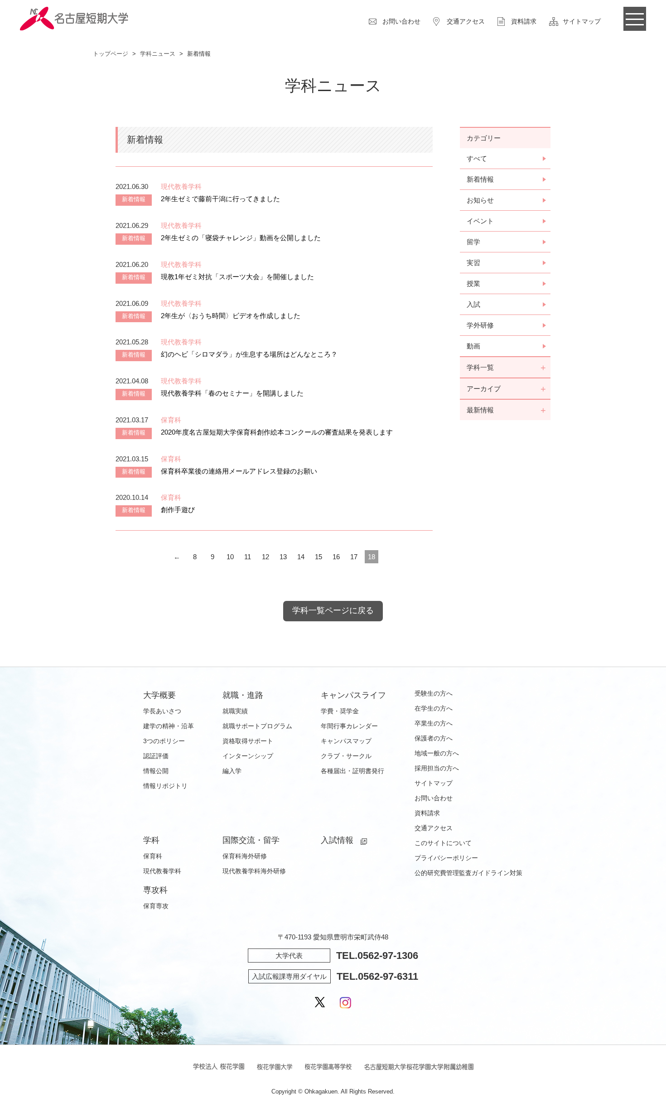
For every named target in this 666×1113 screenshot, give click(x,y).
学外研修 (480, 325)
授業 (473, 283)
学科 (151, 840)
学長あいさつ (162, 711)
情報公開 (156, 770)
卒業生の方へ (434, 723)
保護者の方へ (434, 738)
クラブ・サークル (346, 756)
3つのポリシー (164, 741)
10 (230, 557)
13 (283, 557)
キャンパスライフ (353, 695)
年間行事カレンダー (349, 726)
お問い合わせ (401, 21)
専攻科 (155, 890)
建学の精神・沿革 (168, 726)
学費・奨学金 (340, 711)
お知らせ (480, 200)
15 (318, 557)
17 (353, 557)
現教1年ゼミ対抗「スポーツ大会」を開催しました (237, 277)
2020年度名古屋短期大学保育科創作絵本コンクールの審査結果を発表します (277, 432)
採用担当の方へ (437, 768)
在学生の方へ (434, 708)
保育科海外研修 (244, 856)
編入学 (231, 770)
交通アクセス (466, 21)
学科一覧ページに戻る (333, 610)
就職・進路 (242, 695)
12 (265, 557)
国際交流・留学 (251, 840)
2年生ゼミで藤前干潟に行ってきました (220, 199)
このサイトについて (443, 843)
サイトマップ (582, 21)
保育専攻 (156, 906)
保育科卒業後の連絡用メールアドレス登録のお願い (239, 471)
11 (247, 557)
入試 (473, 304)
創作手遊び (178, 509)
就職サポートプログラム (257, 726)
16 (336, 557)
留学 (473, 242)
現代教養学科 (162, 871)
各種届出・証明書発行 (352, 770)
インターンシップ (247, 756)
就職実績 (235, 711)
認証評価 (156, 756)
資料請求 (523, 21)
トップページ (110, 53)
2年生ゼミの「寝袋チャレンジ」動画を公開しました (241, 238)
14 (300, 557)
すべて (477, 158)
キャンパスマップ (346, 741)
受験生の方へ (434, 693)
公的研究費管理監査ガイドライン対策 (468, 872)
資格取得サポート (247, 741)
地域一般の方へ (437, 753)
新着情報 (480, 179)
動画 (473, 346)
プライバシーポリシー (446, 857)
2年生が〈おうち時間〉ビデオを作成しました (230, 315)
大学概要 (159, 695)
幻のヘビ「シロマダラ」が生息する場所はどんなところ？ (249, 354)
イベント (480, 221)
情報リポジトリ (165, 785)
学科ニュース (157, 53)
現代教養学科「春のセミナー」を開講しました (232, 393)
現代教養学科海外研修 (254, 871)
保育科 (152, 856)
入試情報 (337, 840)
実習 (473, 262)
